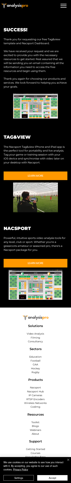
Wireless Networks (35, 403)
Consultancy (35, 341)
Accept (52, 478)
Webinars (35, 430)
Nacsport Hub (35, 391)
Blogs (35, 426)
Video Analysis (35, 333)
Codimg (35, 406)
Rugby (35, 372)
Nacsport (35, 387)
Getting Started (35, 449)
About (35, 433)
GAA (35, 364)
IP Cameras (35, 395)
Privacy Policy (20, 469)
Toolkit (35, 422)
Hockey (35, 368)
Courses (35, 453)
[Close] (66, 462)
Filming (35, 337)
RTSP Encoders (35, 399)
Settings (18, 478)
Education (35, 356)
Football (35, 360)
